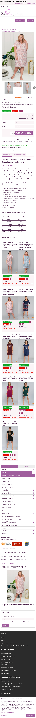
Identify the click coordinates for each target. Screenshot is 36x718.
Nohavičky (5, 490)
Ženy (9, 466)
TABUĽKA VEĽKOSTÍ (7, 165)
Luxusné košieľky (7, 507)
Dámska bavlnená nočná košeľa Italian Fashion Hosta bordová (10, 336)
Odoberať (5, 625)
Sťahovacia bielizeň (8, 505)
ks (14, 133)
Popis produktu (7, 154)
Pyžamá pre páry (7, 481)
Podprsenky (6, 513)
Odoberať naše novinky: (8, 616)
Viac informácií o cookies (7, 712)
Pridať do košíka (24, 133)
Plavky (4, 469)
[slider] (18, 97)
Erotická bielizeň (7, 499)
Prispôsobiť (4, 715)
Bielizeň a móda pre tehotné (11, 516)
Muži (26, 466)
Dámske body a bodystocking (11, 519)
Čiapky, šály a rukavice (9, 522)
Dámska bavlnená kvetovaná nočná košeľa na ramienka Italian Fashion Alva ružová (10, 292)
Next (34, 87)
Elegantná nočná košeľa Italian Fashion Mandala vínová (10, 378)
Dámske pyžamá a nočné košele (12, 475)
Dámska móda (6, 493)
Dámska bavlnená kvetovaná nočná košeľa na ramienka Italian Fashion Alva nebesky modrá (26, 246)
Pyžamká (4, 472)
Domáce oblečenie (8, 502)
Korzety (4, 528)
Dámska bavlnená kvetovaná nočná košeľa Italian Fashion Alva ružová (10, 245)
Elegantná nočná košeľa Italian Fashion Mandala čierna (10, 423)
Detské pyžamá (7, 484)
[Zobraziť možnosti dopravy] (15, 546)
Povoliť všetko (30, 715)
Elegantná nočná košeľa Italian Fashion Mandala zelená (26, 378)
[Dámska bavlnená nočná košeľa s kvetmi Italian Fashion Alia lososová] (18, 56)
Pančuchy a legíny (8, 496)
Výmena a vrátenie (20, 3)
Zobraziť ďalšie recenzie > (8, 563)
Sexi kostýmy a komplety (10, 525)
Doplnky (4, 531)
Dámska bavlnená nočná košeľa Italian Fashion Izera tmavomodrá (26, 291)
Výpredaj (4, 534)
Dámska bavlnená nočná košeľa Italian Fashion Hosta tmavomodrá (26, 336)
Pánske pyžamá (7, 478)
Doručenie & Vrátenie (19, 154)
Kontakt (34, 3)
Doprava (28, 3)
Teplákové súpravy (8, 487)
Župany (4, 510)
